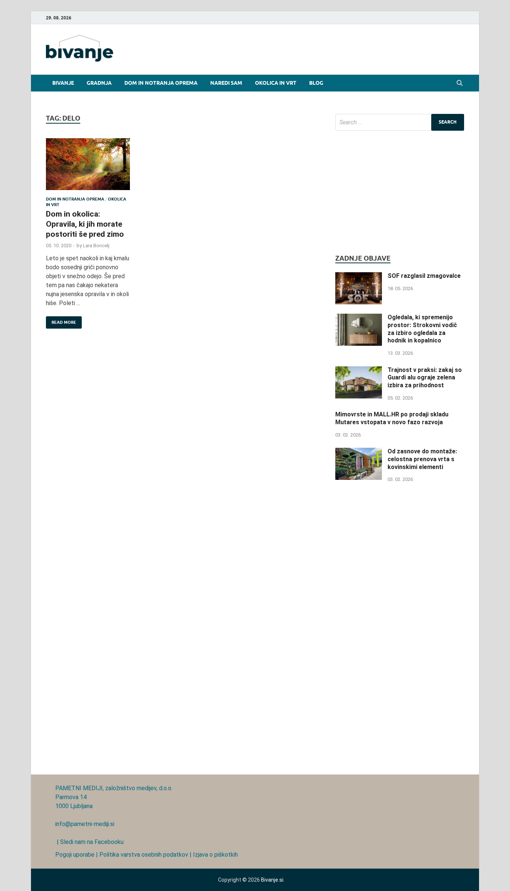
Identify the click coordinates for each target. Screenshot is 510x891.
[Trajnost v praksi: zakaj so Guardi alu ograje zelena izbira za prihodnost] (358, 370)
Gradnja (99, 83)
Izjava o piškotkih (215, 854)
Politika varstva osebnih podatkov (143, 854)
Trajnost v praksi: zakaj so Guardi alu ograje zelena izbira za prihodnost (425, 377)
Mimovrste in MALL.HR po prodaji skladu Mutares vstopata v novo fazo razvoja (391, 418)
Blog (316, 83)
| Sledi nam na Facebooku (89, 841)
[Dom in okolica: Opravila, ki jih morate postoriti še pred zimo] (88, 167)
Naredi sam (226, 83)
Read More (61, 320)
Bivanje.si (272, 880)
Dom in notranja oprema (161, 83)
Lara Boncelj (96, 245)
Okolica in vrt (275, 83)
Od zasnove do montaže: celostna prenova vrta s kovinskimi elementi (422, 459)
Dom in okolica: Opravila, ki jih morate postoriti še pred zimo (85, 224)
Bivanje (63, 83)
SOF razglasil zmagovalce (424, 275)
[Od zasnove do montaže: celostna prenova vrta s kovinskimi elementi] (358, 452)
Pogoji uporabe (74, 854)
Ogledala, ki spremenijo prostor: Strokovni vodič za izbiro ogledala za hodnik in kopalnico (422, 329)
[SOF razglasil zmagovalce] (358, 276)
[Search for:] (399, 122)
